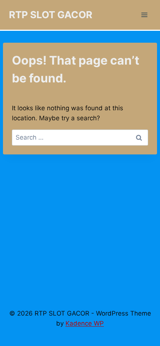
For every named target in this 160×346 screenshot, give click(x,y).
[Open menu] (144, 14)
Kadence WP (84, 323)
